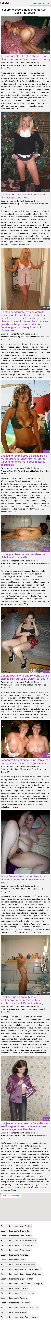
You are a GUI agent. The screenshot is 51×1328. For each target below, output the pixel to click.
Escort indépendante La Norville (15, 1303)
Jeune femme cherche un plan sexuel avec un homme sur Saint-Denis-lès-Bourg (23, 879)
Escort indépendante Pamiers (14, 1298)
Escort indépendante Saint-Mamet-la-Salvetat (21, 1269)
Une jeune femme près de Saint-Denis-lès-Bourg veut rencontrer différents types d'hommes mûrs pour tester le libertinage (24, 460)
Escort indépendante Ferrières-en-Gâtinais (20, 1307)
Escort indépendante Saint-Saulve (16, 1226)
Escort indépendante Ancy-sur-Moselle (18, 1264)
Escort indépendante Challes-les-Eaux (18, 1293)
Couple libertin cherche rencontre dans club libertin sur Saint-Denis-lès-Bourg (25, 677)
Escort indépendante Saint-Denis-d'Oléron (19, 1317)
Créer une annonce (40, 3)
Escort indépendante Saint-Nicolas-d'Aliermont (21, 1274)
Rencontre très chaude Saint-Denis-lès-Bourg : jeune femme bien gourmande (25, 761)
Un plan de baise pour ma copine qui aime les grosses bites (23, 196)
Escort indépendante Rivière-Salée (16, 1231)
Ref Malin (5, 3)
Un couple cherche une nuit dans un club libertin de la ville (23, 556)
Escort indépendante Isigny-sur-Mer (17, 1279)
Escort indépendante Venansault (15, 1255)
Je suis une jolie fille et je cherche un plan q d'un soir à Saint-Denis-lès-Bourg (25, 58)
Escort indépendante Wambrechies (16, 1250)
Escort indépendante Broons (13, 1312)
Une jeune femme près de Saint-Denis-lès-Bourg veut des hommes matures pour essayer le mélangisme (24, 1126)
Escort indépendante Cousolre (14, 1288)
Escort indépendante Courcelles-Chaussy (19, 1245)
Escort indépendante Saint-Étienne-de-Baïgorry (22, 1283)
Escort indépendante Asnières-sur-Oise (18, 1240)
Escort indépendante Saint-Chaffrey (16, 1236)
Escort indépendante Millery (13, 1259)
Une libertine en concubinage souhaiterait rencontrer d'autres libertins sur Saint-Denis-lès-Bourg (22, 1000)
